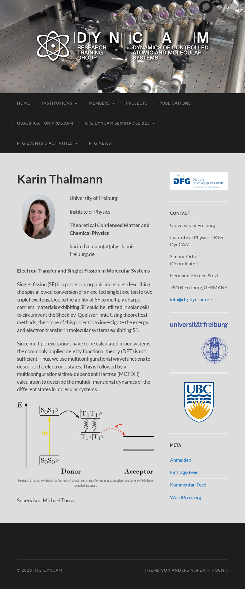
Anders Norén (189, 570)
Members (99, 103)
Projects (137, 103)
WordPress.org (185, 497)
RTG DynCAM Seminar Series (117, 123)
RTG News (100, 143)
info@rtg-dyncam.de (191, 299)
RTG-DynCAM (47, 570)
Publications (175, 103)
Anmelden (180, 460)
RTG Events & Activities (45, 143)
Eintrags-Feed (184, 472)
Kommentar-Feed (188, 484)
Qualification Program (45, 123)
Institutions (57, 103)
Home (23, 103)
